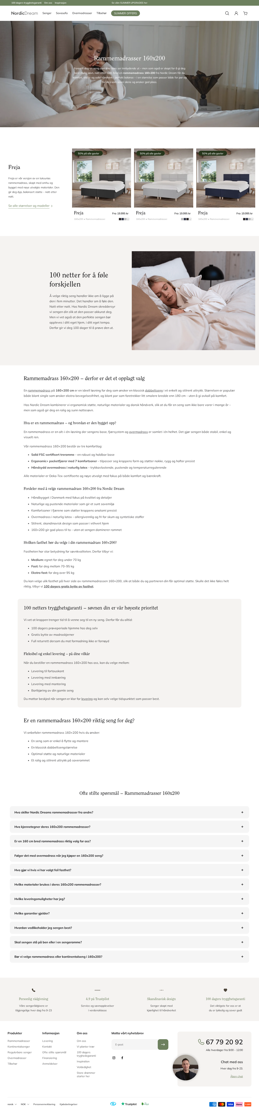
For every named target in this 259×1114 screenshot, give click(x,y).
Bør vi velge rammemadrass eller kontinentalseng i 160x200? (58, 956)
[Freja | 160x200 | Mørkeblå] (225, 178)
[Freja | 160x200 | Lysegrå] (163, 178)
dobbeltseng (154, 390)
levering (87, 699)
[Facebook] (122, 1058)
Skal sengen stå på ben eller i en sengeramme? (48, 942)
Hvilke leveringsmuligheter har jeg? (39, 899)
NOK (23, 1104)
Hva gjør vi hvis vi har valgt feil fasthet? (42, 870)
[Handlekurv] (245, 13)
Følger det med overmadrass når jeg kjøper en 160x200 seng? (58, 855)
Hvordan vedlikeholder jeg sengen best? (43, 928)
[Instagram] (114, 1058)
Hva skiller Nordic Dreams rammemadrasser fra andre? (53, 812)
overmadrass (138, 432)
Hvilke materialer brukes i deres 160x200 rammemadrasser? (57, 884)
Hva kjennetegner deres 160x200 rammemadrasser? (52, 827)
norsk (10, 1104)
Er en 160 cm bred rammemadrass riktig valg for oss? (52, 841)
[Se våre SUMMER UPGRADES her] (129, 3)
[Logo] (24, 13)
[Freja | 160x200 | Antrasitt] (101, 178)
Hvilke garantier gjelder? (31, 913)
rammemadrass (39, 390)
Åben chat (236, 1076)
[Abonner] (163, 1044)
